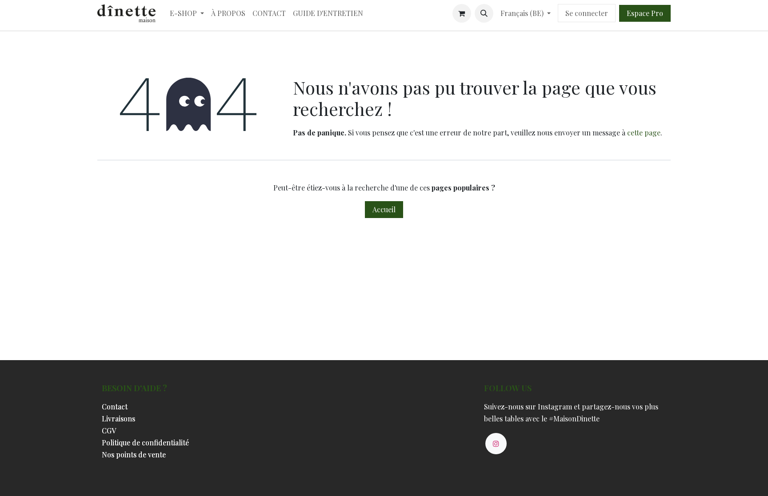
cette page (643, 132)
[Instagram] (496, 443)
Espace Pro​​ (645, 13)
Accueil (384, 209)
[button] (484, 13)
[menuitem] (187, 13)
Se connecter (586, 13)
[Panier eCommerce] (461, 13)
